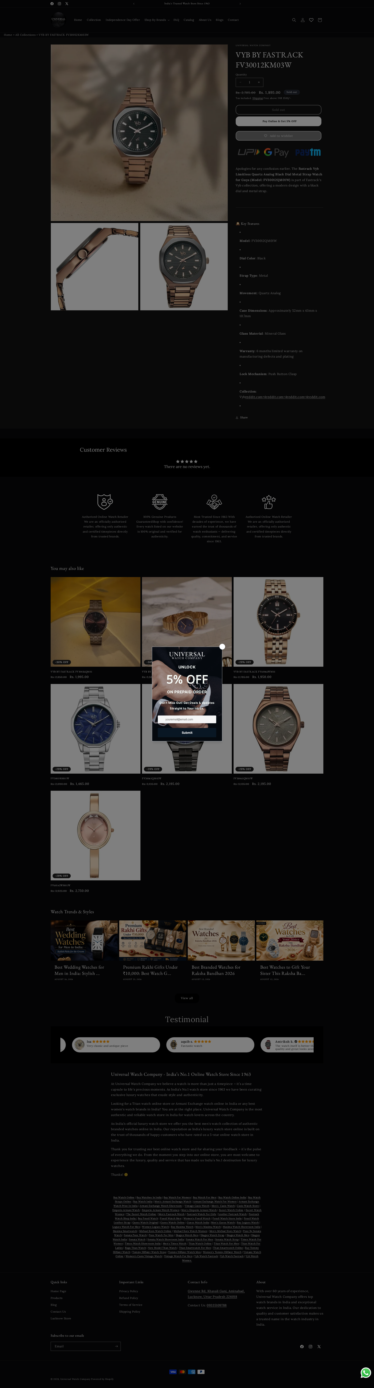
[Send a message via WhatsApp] (366, 1373)
